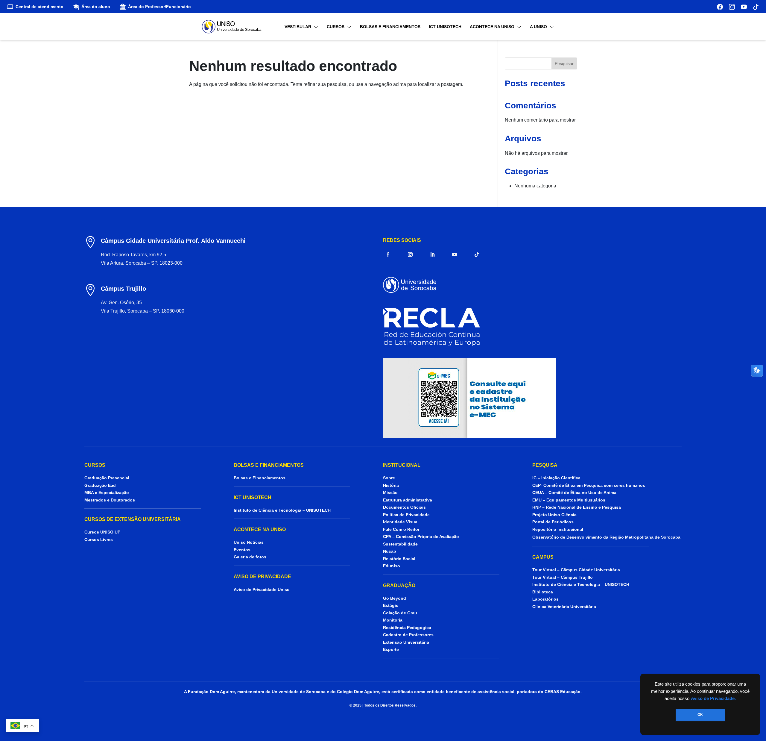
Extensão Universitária (406, 642)
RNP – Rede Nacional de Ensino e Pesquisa (576, 507)
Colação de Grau (400, 612)
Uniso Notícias (249, 542)
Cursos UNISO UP (102, 532)
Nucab (389, 551)
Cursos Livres (98, 539)
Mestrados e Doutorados (109, 500)
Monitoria (392, 620)
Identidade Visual (401, 521)
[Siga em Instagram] (410, 254)
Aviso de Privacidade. (713, 698)
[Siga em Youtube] (454, 254)
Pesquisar (564, 63)
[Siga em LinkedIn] (432, 254)
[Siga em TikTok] (477, 254)
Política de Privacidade (406, 514)
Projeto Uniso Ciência (554, 514)
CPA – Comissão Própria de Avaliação (421, 536)
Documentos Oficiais (404, 507)
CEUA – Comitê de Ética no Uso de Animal (575, 492)
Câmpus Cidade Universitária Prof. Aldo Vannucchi (173, 240)
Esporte (391, 649)
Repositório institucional (558, 529)
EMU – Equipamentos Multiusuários (568, 500)
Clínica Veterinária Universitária (564, 606)
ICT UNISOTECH (445, 26)
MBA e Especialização (106, 492)
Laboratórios (545, 599)
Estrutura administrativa (407, 500)
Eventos (242, 549)
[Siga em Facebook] (388, 254)
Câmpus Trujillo (123, 288)
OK (700, 715)
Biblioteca (542, 592)
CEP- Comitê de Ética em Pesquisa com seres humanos (588, 485)
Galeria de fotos (250, 556)
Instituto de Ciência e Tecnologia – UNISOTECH (282, 510)
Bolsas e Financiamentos (390, 26)
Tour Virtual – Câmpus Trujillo (562, 577)
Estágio (391, 605)
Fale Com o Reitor (401, 529)
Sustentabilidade (400, 544)
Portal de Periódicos (553, 521)
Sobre (389, 477)
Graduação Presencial (106, 477)
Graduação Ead (100, 485)
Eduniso (391, 565)
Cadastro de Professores (408, 634)
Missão (390, 492)
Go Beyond (394, 598)
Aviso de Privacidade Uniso (262, 589)
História (391, 485)
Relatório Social (399, 558)
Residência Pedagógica (407, 627)
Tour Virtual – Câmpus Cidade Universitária (576, 569)
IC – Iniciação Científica (556, 477)
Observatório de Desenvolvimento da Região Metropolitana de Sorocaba (606, 537)
